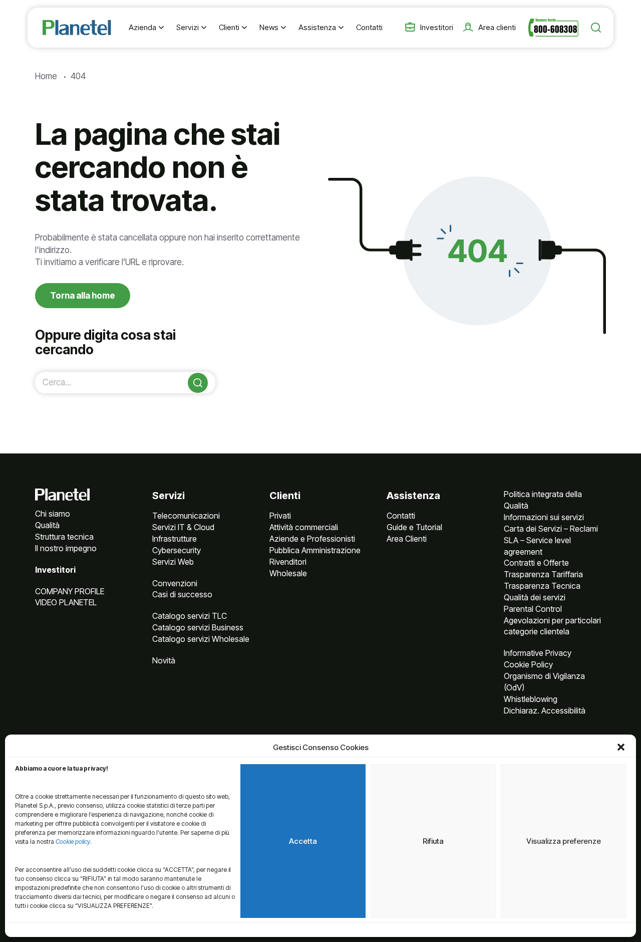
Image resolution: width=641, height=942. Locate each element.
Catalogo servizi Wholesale (200, 639)
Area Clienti (407, 539)
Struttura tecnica (64, 537)
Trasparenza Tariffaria (543, 574)
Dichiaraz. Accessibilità (544, 710)
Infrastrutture (174, 539)
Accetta (303, 841)
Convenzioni (174, 583)
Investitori (55, 570)
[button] (621, 747)
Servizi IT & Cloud (183, 527)
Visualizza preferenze (563, 841)
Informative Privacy (537, 653)
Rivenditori (287, 562)
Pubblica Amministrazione (315, 550)
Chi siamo (52, 514)
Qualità (47, 525)
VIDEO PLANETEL (66, 602)
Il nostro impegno (66, 548)
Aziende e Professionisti (312, 539)
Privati (280, 516)
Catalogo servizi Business (197, 627)
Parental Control (533, 609)
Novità (163, 660)
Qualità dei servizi (534, 597)
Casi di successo (182, 594)
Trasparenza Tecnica (542, 586)
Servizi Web (173, 562)
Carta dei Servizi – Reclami (551, 529)
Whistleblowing (530, 699)
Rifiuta (433, 841)
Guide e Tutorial (414, 527)
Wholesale (288, 573)
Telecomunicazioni (186, 516)
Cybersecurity (176, 550)
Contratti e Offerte (536, 563)
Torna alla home (82, 296)
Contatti (401, 516)
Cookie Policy (528, 664)
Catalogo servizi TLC (189, 616)
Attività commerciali (303, 527)
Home (46, 76)
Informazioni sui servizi (544, 517)
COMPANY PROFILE (69, 591)
